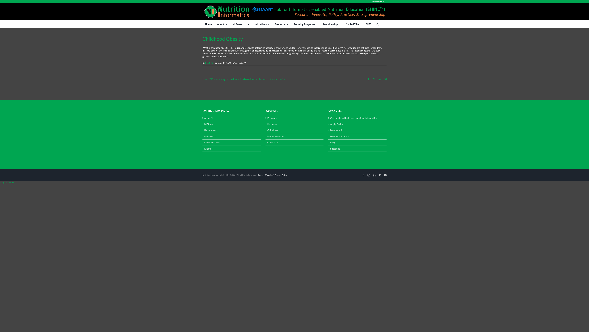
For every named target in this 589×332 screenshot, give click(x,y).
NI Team (208, 124)
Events (207, 148)
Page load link (7, 182)
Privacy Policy (281, 175)
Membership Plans (339, 136)
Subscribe (335, 148)
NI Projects (210, 136)
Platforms (272, 124)
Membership (336, 130)
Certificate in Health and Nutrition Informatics (353, 118)
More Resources (275, 136)
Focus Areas (210, 130)
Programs (272, 118)
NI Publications (212, 142)
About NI (208, 118)
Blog (332, 142)
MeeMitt (209, 63)
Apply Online (336, 124)
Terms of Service (265, 175)
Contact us (272, 142)
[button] (378, 24)
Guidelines (272, 130)
